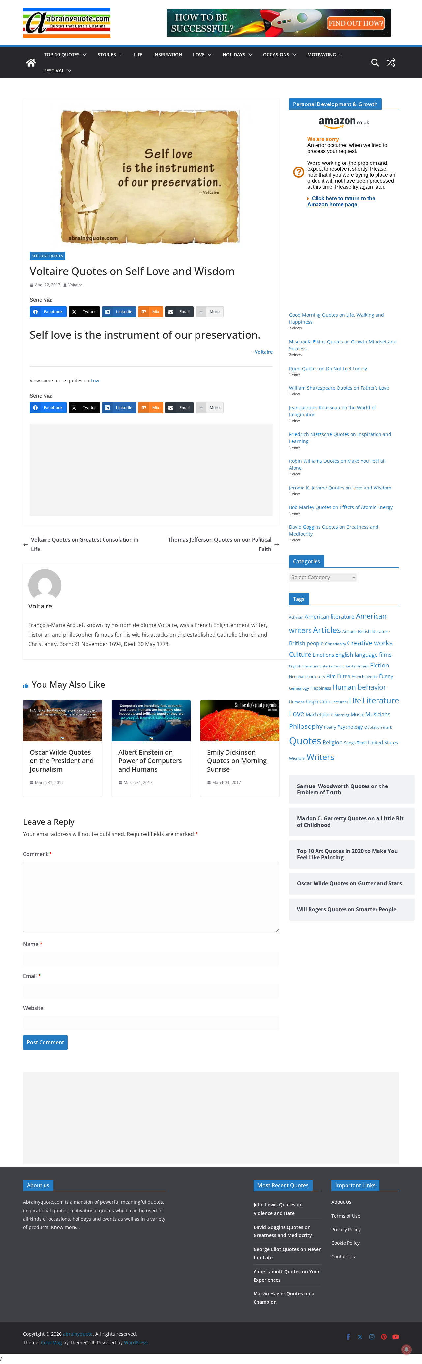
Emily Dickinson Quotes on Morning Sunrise (237, 761)
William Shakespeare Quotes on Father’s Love (339, 388)
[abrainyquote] (31, 63)
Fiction (379, 665)
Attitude (349, 631)
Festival (54, 70)
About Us (341, 1202)
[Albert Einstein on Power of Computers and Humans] (151, 704)
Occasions (276, 54)
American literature (330, 616)
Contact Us (343, 1256)
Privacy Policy (346, 1229)
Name (33, 944)
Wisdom (297, 758)
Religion (333, 742)
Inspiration (167, 54)
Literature (380, 700)
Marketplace (319, 714)
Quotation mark (378, 727)
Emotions (323, 654)
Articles (327, 629)
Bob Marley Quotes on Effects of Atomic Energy (341, 507)
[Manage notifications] (406, 1349)
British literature (374, 631)
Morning (342, 715)
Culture (300, 654)
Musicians (377, 714)
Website (33, 1008)
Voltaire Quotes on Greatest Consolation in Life (84, 544)
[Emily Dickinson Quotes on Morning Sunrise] (239, 704)
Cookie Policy (345, 1243)
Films (343, 676)
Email (32, 976)
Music (357, 714)
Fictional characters (307, 676)
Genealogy (299, 688)
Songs (350, 743)
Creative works (370, 642)
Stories (107, 54)
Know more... (65, 1227)
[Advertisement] (151, 470)
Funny (386, 676)
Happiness (320, 688)
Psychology (350, 727)
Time (362, 743)
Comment (37, 854)
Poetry (330, 727)
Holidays (234, 54)
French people (365, 676)
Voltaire (75, 285)
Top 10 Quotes (62, 54)
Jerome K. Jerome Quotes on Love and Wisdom (340, 488)
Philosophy (306, 726)
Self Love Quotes (47, 255)
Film (331, 676)
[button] (83, 54)
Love (199, 54)
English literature (303, 666)
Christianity (335, 643)
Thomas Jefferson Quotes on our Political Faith (219, 544)
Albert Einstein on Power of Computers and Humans (150, 761)
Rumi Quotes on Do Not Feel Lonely (328, 368)
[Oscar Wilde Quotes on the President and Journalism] (62, 704)
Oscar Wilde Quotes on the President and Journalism (62, 761)
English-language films (363, 654)
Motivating (321, 54)
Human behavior (359, 687)
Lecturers (340, 701)
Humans (297, 701)
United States (383, 742)
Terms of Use (345, 1216)
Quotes (305, 740)
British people (306, 643)
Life (138, 54)
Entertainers (330, 666)
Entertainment (355, 666)
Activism (296, 617)
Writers (320, 756)
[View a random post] (391, 63)
